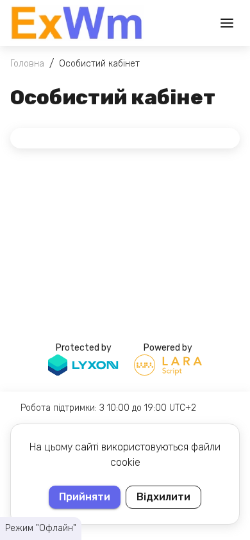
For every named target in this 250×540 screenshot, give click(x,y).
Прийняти (84, 497)
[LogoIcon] (77, 23)
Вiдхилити (163, 497)
